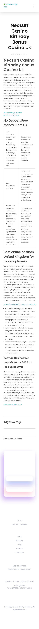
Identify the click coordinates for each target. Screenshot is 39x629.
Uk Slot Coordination (11, 115)
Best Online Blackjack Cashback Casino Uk (19, 304)
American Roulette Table (13, 405)
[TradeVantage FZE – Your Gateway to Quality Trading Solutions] (12, 6)
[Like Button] (32, 422)
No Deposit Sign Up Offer (13, 113)
